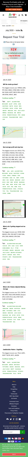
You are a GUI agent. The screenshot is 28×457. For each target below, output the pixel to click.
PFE (19, 115)
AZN (19, 104)
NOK (11, 184)
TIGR (18, 319)
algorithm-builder (14, 243)
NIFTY (4, 254)
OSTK (4, 186)
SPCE (15, 317)
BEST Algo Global (14, 396)
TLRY (23, 319)
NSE (14, 254)
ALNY (10, 104)
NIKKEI (10, 254)
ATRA (15, 104)
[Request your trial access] (14, 59)
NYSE (4, 115)
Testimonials (14, 394)
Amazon (5, 308)
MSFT (12, 369)
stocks (5, 117)
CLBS (4, 175)
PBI (12, 186)
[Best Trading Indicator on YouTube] (20, 419)
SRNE (23, 115)
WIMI (9, 193)
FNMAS (14, 175)
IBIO (20, 108)
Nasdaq (10, 112)
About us (14, 384)
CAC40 (5, 246)
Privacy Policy (14, 410)
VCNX (4, 193)
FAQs (14, 387)
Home (3, 25)
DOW (21, 246)
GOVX (11, 108)
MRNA (5, 112)
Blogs (14, 391)
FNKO (9, 175)
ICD (7, 180)
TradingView (13, 117)
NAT (4, 184)
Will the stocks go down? (10, 84)
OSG (23, 184)
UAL (21, 191)
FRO (19, 175)
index (5, 110)
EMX (4, 310)
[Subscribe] (22, 432)
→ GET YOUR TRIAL (14, 9)
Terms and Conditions (14, 408)
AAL (8, 171)
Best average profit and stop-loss (13, 147)
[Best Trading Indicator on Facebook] (14, 419)
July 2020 (8, 25)
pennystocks (12, 115)
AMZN (11, 308)
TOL (7, 191)
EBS (20, 106)
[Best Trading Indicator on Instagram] (17, 419)
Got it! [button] (14, 454)
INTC (22, 367)
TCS (4, 191)
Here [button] (8, 450)
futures (6, 108)
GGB (11, 177)
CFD (9, 246)
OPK (20, 184)
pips (18, 254)
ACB (12, 171)
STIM (4, 319)
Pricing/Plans (14, 389)
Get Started (14, 398)
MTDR (16, 182)
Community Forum (14, 401)
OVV (8, 186)
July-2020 (21, 110)
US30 (4, 259)
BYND (22, 173)
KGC (8, 182)
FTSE (16, 248)
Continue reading (8, 98)
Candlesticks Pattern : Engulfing (12, 349)
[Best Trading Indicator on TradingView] (8, 419)
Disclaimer (14, 406)
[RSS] (22, 30)
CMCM (23, 308)
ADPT (9, 101)
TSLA (14, 373)
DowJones (6, 248)
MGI (12, 182)
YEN (8, 259)
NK (15, 112)
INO (15, 110)
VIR (4, 119)
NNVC (19, 112)
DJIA (17, 246)
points (5, 257)
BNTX (11, 106)
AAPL (9, 362)
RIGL (15, 189)
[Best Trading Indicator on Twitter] (11, 419)
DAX (13, 246)
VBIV (20, 117)
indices (10, 110)
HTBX (16, 108)
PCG (19, 186)
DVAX (16, 106)
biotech (5, 106)
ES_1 (12, 248)
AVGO (11, 173)
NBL (7, 184)
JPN (22, 250)
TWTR (19, 373)
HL (14, 177)
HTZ (19, 310)
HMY (17, 177)
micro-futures (16, 252)
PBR (15, 186)
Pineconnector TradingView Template (14, 413)
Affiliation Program (14, 404)
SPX (10, 257)
